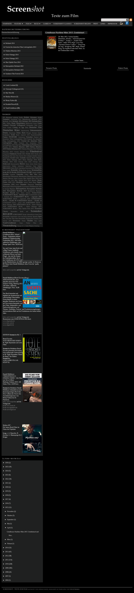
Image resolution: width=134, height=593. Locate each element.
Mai (8, 524)
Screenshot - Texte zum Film (15, 589)
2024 (7, 471)
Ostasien (23, 184)
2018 (7, 495)
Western (31, 226)
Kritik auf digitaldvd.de (10, 407)
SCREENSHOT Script (19, 214)
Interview (28, 166)
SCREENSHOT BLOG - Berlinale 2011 (16, 195)
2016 (7, 503)
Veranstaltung (9, 225)
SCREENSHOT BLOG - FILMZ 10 (29, 201)
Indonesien (21, 166)
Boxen (35, 123)
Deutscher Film (35, 127)
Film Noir (18, 145)
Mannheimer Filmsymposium (28, 176)
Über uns (37, 223)
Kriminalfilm (37, 170)
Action (26, 117)
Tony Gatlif (38, 220)
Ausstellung (14, 119)
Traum (21, 223)
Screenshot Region (82, 24)
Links (102, 24)
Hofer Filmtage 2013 (14, 160)
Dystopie (34, 133)
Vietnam (19, 226)
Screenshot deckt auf (19, 211)
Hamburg (28, 158)
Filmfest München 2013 (12, 51)
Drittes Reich (20, 133)
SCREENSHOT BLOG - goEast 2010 (14, 202)
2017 (7, 499)
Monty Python (10, 100)
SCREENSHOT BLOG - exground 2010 (16, 198)
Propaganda (18, 186)
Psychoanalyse (26, 186)
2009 (7, 568)
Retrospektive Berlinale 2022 (14, 66)
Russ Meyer (20, 193)
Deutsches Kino (11, 130)
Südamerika (29, 218)
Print (95, 24)
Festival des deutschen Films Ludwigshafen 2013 (20, 47)
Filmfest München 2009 (21, 147)
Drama (5, 133)
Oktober (10, 515)
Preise (12, 186)
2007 (7, 576)
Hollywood (6, 164)
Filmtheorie (13, 154)
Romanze (39, 191)
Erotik (13, 135)
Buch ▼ (37, 24)
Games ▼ (47, 24)
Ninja (34, 182)
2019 (7, 491)
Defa (26, 127)
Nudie (17, 184)
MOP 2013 (11, 182)
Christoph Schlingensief (12, 89)
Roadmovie (31, 191)
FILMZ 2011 (21, 154)
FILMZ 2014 (38, 154)
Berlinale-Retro (37, 121)
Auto (19, 119)
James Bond (14, 168)
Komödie (14, 170)
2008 (7, 572)
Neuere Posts (51, 68)
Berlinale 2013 (37, 119)
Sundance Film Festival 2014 (14, 74)
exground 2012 (25, 135)
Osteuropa (38, 184)
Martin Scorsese (18, 178)
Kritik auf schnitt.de (9, 406)
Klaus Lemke (6, 170)
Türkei (28, 223)
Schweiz (28, 193)
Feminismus (21, 137)
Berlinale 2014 (10, 43)
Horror (22, 164)
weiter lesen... (79, 61)
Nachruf (26, 182)
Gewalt (12, 158)
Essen (17, 135)
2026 (7, 463)
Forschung (6, 156)
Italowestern (6, 168)
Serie (40, 214)
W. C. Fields (25, 226)
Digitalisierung (25, 130)
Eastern (40, 133)
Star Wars (12, 218)
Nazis (30, 182)
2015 (7, 507)
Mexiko (34, 180)
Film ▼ (29, 24)
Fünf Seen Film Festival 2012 (18, 156)
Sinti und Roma (22, 216)
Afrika (40, 117)
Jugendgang (22, 168)
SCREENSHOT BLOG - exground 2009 (28, 197)
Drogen (28, 133)
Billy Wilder (7, 123)
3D (4, 117)
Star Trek (6, 218)
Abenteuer (9, 117)
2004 (7, 580)
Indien (14, 166)
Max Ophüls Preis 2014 (12, 62)
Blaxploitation (20, 123)
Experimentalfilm (36, 135)
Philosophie (6, 186)
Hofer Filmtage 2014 (11, 55)
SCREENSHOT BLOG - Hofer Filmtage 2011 (25, 206)
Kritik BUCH (7, 172)
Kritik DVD (16, 172)
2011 (7, 560)
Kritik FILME (26, 172)
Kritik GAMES (37, 172)
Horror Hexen (38, 164)
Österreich (31, 184)
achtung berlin (18, 117)
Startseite (7, 24)
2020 (7, 487)
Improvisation (6, 166)
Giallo (17, 158)
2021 (7, 483)
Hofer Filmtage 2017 (35, 161)
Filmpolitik (6, 154)
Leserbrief (12, 174)
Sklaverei (29, 216)
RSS (130, 19)
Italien (40, 166)
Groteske (23, 158)
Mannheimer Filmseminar (10, 176)
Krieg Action (27, 170)
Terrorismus (16, 221)
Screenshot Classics (62, 24)
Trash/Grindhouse (11, 108)
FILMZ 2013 (30, 154)
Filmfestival (36, 151)
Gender (35, 156)
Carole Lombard (10, 85)
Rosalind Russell (10, 104)
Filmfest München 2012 (29, 149)
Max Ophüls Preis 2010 (31, 178)
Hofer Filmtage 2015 (11, 58)
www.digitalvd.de (8, 325)
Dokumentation (36, 130)
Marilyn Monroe (10, 97)
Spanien (35, 216)
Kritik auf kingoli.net (9, 409)
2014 (7, 548)
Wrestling (36, 226)
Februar (9, 543)
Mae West (8, 93)
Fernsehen (29, 137)
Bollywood (29, 123)
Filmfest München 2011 (13, 149)
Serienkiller (6, 216)
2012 (7, 556)
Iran (34, 166)
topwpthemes (74, 589)
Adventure (33, 117)
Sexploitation (13, 216)
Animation (6, 119)
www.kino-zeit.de (8, 323)
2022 (7, 479)
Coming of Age (18, 127)
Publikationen (34, 186)
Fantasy (5, 137)
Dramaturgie (12, 133)
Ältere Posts (123, 68)
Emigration (6, 135)
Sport (40, 216)
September (10, 519)
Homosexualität (15, 164)
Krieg (20, 170)
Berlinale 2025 (27, 121)
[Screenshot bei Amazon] (121, 24)
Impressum (112, 24)
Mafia (40, 174)
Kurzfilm (6, 174)
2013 (7, 552)
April (9, 528)
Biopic (14, 123)
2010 (7, 564)
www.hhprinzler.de (9, 321)
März (9, 539)
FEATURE (13, 137)
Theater (24, 220)
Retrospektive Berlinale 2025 (14, 70)
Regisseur (12, 188)
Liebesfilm (20, 174)
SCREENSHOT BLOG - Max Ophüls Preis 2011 (18, 208)
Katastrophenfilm (29, 168)
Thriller (30, 221)
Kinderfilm (38, 168)
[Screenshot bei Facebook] (127, 24)
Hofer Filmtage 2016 (20, 161)
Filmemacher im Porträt (29, 145)
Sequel (37, 214)
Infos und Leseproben (9, 270)
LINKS (26, 174)
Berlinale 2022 (17, 121)
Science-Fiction (37, 193)
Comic (9, 127)
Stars (16, 218)
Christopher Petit (31, 125)
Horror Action (29, 164)
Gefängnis (29, 156)
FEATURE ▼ (18, 24)
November (10, 511)
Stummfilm (22, 218)
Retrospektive (21, 189)
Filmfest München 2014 (21, 152)
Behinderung (26, 119)
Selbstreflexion (31, 214)
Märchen (39, 176)
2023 (7, 475)
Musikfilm (19, 182)
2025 (7, 467)
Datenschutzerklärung (10, 32)
